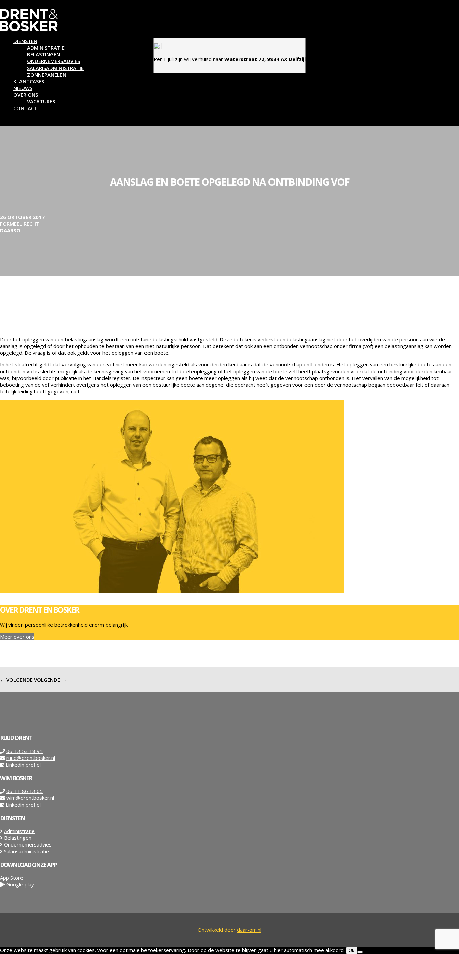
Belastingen (43, 54)
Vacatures (41, 101)
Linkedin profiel (23, 764)
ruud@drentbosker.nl (30, 757)
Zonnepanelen (46, 74)
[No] (360, 952)
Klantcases (28, 81)
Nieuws (22, 88)
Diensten (25, 41)
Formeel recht (19, 223)
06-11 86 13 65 (24, 791)
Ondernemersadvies (53, 61)
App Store (11, 877)
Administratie (46, 47)
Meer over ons (17, 636)
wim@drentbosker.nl (30, 797)
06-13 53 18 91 (24, 751)
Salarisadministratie (55, 67)
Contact (25, 108)
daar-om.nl (249, 929)
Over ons (25, 94)
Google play (20, 884)
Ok (351, 950)
